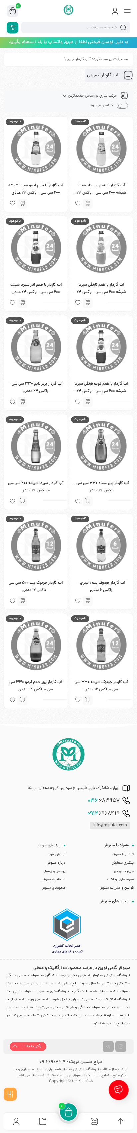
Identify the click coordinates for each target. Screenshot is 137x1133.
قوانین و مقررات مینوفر (117, 888)
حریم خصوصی (124, 871)
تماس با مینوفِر (123, 854)
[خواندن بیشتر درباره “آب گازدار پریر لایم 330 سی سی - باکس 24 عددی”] (22, 402)
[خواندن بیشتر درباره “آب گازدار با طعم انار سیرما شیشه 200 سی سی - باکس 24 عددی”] (22, 303)
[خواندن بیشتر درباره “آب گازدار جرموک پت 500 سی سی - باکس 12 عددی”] (22, 601)
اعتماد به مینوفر (53, 879)
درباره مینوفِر (56, 863)
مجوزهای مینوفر (53, 888)
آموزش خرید (56, 854)
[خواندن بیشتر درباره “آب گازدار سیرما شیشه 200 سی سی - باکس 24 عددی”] (22, 501)
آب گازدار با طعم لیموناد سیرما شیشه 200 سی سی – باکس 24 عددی (101, 193)
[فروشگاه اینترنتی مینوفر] (69, 11)
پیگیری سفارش (123, 863)
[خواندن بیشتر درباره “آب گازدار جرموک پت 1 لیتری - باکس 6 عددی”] (88, 601)
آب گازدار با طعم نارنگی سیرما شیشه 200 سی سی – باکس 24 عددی (101, 292)
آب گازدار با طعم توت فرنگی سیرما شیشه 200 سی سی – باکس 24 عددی (101, 391)
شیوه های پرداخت (120, 879)
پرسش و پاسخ (54, 871)
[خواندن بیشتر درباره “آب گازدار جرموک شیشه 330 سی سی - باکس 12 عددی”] (88, 700)
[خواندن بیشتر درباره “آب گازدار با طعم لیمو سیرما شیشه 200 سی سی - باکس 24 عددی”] (22, 204)
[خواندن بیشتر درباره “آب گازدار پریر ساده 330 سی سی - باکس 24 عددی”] (88, 501)
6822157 (104, 801)
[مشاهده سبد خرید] (13, 11)
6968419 (103, 813)
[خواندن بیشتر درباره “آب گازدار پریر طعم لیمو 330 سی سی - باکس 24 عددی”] (22, 700)
